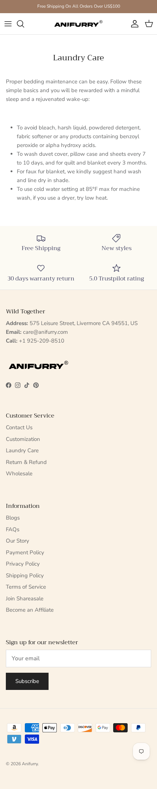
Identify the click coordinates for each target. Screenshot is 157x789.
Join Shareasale (24, 598)
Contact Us (19, 427)
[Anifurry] (78, 24)
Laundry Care (22, 450)
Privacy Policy (23, 563)
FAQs (12, 529)
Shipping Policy (25, 575)
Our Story (17, 540)
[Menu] (8, 24)
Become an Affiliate (30, 610)
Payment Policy (25, 552)
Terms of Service (26, 586)
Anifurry (30, 764)
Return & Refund (26, 462)
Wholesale (19, 473)
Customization (23, 439)
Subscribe (27, 681)
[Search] (24, 24)
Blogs (13, 517)
